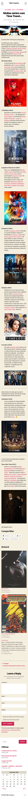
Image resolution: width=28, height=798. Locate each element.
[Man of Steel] (14, 569)
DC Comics (8, 9)
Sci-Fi (13, 9)
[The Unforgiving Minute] (14, 613)
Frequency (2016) (14, 231)
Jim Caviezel (17, 237)
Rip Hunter (13, 181)
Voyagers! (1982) (9, 307)
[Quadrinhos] (14, 646)
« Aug (4, 788)
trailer (12, 486)
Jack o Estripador (12, 480)
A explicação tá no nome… (9, 750)
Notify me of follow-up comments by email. (13, 716)
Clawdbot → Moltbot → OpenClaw (11, 766)
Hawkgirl (14, 183)
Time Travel (21, 48)
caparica (9, 19)
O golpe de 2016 (6, 761)
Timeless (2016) (17, 294)
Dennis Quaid (8, 237)
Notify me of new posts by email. (11, 719)
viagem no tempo (11, 48)
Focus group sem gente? (9, 756)
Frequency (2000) (16, 235)
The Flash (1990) (18, 71)
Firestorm (7, 183)
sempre (22, 52)
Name (3, 696)
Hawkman (20, 183)
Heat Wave (7, 185)
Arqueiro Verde (17, 176)
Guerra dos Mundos (10, 478)
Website (3, 710)
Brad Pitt (12, 118)
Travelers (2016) (15, 347)
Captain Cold (15, 185)
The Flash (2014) (9, 67)
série (8, 170)
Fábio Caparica (14, 3)
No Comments (15, 22)
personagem (19, 63)
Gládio (22, 185)
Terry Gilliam (8, 116)
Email (3, 703)
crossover (11, 172)
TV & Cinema (19, 9)
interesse (16, 54)
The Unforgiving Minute (8, 634)
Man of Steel (4, 589)
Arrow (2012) (13, 174)
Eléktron (20, 181)
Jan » (24, 788)
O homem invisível (15, 476)
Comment (4, 682)
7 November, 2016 (19, 19)
